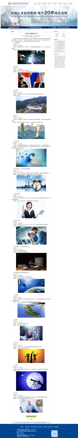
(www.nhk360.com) (33, 429)
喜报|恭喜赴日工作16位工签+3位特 (60, 65)
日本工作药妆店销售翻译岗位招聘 (60, 42)
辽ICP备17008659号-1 (25, 436)
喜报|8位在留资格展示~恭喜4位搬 (60, 59)
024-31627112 (33, 417)
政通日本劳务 (27, 426)
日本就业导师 (56, 426)
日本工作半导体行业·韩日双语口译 (60, 43)
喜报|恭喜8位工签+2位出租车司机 (60, 62)
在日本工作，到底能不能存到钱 (24, 422)
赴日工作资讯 (44, 426)
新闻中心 (21, 29)
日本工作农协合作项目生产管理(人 (60, 48)
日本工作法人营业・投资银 (59, 49)
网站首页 (21, 426)
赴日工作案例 (33, 426)
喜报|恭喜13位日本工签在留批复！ (60, 58)
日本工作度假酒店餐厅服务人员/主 (60, 47)
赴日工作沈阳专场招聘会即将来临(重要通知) (39, 422)
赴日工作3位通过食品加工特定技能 (60, 57)
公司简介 (63, 34)
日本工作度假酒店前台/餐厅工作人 (60, 50)
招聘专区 (57, 34)
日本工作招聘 (39, 426)
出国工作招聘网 (16, 29)
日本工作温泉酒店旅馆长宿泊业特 (60, 41)
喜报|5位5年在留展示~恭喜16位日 (60, 64)
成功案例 (63, 36)
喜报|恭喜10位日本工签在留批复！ (60, 63)
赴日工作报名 (50, 426)
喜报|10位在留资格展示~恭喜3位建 (60, 56)
